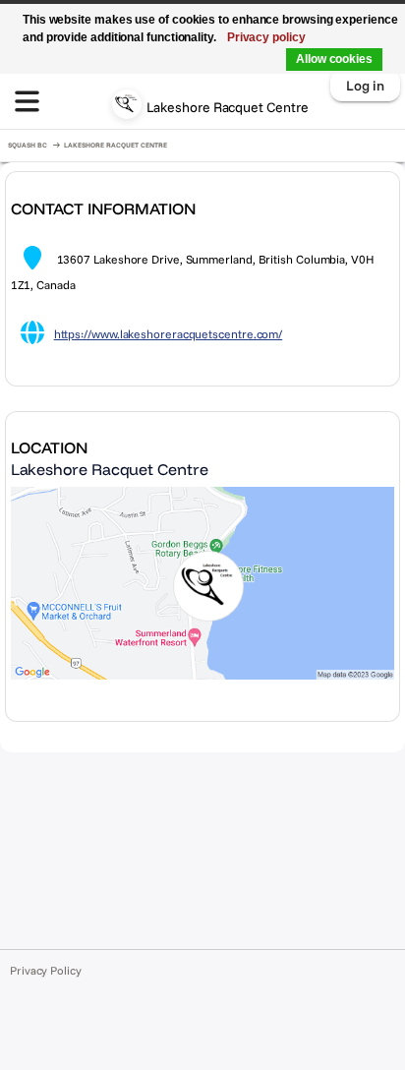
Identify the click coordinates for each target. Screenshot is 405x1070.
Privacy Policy (46, 970)
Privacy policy (266, 37)
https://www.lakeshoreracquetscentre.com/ (168, 334)
